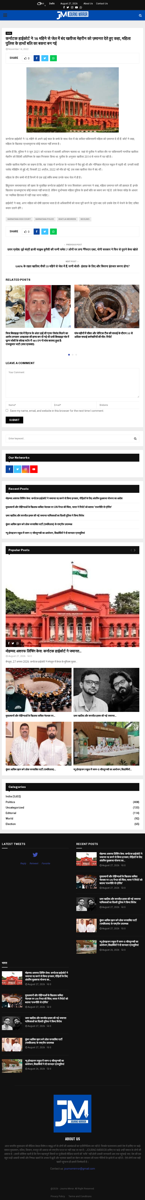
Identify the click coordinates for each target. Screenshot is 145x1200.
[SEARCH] (135, 438)
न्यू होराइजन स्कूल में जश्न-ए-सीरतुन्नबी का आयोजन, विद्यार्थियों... (102, 769)
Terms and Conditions (80, 1196)
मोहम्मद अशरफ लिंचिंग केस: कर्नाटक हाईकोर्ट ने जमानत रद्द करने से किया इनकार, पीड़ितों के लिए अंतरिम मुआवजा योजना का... (120, 857)
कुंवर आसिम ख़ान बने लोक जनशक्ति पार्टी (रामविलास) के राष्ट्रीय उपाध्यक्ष (39, 524)
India (9, 33)
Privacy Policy (58, 1196)
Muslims (85, 219)
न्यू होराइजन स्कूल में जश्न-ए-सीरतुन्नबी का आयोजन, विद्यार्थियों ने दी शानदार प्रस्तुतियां (45, 532)
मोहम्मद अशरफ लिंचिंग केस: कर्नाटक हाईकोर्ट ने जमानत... (43, 651)
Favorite (46, 863)
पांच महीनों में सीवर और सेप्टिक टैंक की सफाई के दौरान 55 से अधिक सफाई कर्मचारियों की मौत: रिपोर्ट (103, 335)
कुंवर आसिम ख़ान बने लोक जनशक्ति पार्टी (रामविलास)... (31, 769)
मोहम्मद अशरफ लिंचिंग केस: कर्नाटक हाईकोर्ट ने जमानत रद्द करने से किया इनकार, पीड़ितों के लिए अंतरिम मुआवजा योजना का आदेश (64, 498)
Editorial (11, 813)
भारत (4, 963)
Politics (10, 802)
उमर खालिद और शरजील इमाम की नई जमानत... (94, 716)
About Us (88, 3)
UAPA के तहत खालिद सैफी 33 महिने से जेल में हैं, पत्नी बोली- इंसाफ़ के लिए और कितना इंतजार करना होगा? (72, 266)
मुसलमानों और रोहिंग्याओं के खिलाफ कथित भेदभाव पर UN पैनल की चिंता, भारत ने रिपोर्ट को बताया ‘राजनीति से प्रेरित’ (59, 507)
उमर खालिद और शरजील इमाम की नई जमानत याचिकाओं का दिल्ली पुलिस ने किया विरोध (45, 515)
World (9, 818)
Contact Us (102, 3)
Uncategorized (15, 807)
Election (11, 824)
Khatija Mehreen (67, 219)
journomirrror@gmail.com (79, 1168)
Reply (23, 863)
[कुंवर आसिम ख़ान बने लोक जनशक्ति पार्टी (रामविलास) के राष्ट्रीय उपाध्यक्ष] (39, 744)
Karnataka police (44, 219)
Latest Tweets (13, 844)
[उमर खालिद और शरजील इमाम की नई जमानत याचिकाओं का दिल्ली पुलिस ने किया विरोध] (106, 690)
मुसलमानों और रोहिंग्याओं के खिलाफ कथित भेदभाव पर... (30, 716)
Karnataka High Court (19, 219)
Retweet (34, 863)
